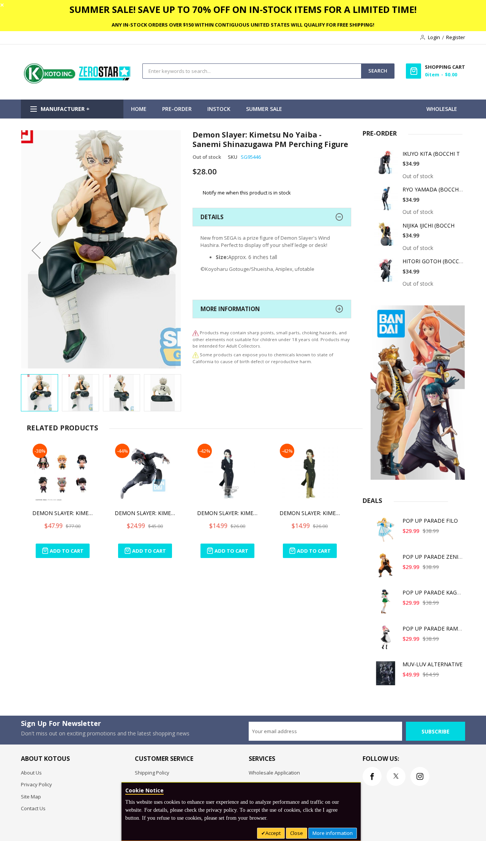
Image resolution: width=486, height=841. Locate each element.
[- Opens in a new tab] (196, 354)
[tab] (272, 217)
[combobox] (252, 71)
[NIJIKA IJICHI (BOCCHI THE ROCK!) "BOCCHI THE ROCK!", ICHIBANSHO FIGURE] (386, 237)
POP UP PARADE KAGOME (435, 592)
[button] (36, 250)
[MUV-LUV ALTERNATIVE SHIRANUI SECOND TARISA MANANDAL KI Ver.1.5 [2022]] (386, 676)
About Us (31, 772)
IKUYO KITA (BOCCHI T (431, 153)
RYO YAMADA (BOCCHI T (433, 189)
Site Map (31, 796)
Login (434, 37)
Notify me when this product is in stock (247, 192)
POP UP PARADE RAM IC (433, 628)
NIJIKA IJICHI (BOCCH (428, 225)
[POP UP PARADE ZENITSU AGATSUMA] (386, 568)
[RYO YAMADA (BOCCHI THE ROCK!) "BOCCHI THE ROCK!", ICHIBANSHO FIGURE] (386, 201)
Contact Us (33, 808)
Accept (273, 833)
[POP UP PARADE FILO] (386, 532)
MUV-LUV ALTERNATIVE (432, 664)
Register (455, 37)
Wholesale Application (274, 772)
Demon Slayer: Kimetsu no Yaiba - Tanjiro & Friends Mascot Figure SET (62, 513)
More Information (230, 309)
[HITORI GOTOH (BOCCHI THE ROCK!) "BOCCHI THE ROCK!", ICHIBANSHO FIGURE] (386, 273)
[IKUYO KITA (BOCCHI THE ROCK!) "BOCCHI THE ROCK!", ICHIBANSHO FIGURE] (386, 165)
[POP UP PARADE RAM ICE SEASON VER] (386, 640)
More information (332, 833)
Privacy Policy (36, 784)
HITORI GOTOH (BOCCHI (433, 261)
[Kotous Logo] (78, 81)
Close (296, 833)
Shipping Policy (152, 772)
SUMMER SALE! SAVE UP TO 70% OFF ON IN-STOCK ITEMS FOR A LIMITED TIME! (243, 9)
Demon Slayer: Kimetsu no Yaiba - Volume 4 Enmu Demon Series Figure (309, 513)
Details (212, 217)
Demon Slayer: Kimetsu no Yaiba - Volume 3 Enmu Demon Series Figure (227, 513)
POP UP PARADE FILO (430, 520)
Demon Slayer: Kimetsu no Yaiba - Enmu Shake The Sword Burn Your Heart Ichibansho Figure (145, 513)
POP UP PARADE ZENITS (433, 556)
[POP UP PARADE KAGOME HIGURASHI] (386, 604)
